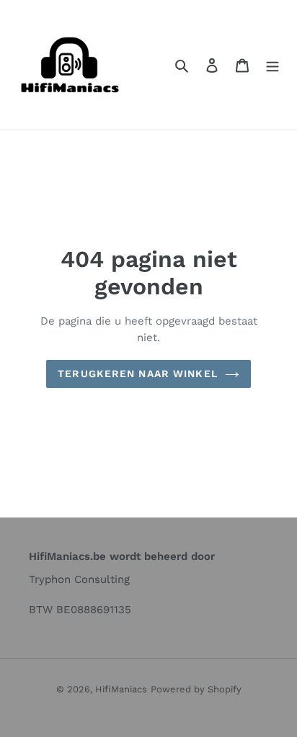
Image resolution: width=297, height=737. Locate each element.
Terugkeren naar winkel (138, 373)
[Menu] (272, 65)
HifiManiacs (121, 689)
